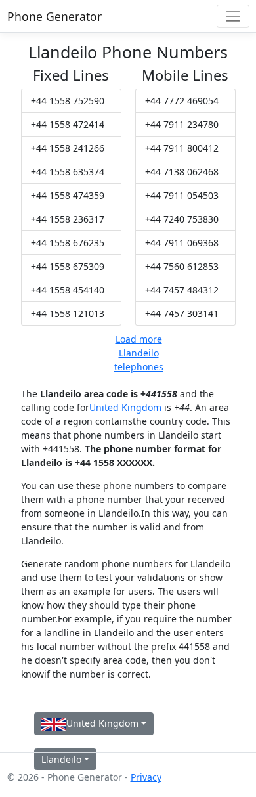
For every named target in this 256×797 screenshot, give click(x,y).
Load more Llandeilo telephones (138, 353)
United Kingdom (125, 407)
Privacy (146, 777)
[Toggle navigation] (233, 16)
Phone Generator (54, 16)
